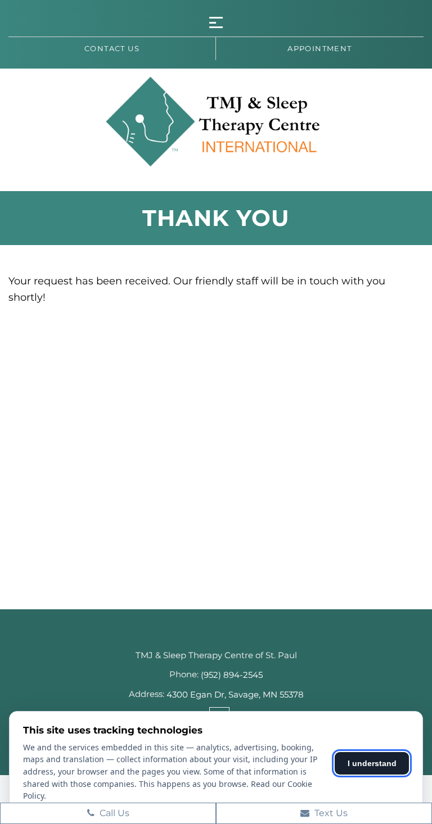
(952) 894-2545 (232, 674)
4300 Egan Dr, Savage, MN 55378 (235, 694)
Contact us (112, 48)
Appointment (319, 48)
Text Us (330, 813)
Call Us (113, 813)
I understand (372, 763)
